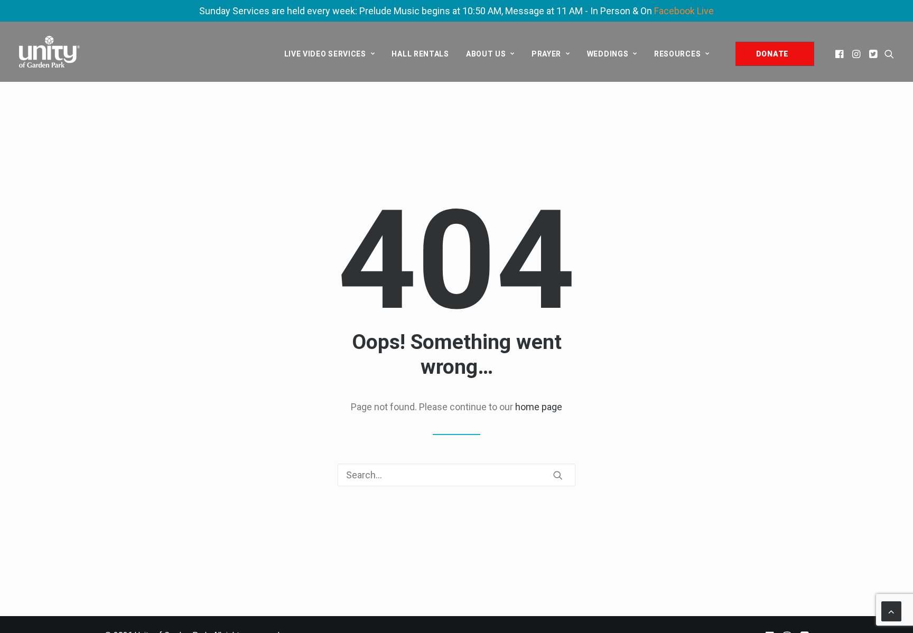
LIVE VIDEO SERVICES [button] (325, 54)
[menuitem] (330, 54)
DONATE (772, 54)
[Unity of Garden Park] (49, 52)
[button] (840, 54)
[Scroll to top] (891, 610)
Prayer (546, 54)
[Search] (456, 475)
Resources (677, 54)
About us (486, 54)
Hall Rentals (420, 54)
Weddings (608, 54)
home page (538, 406)
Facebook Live (684, 10)
